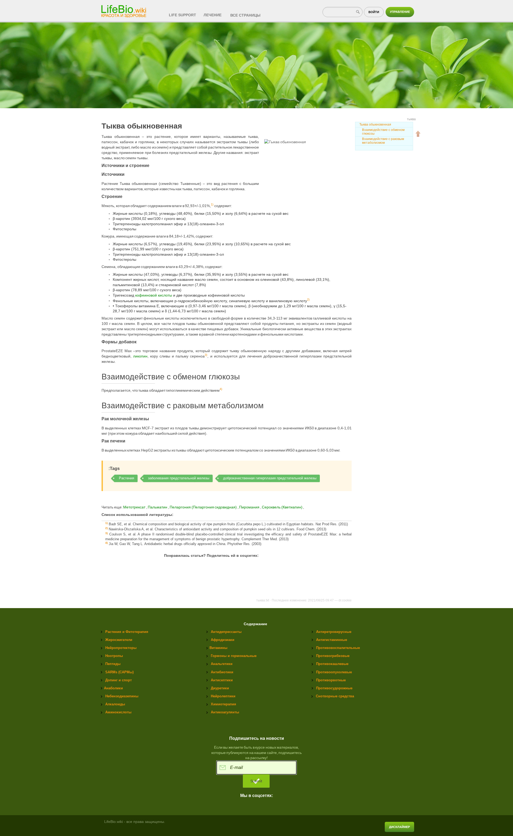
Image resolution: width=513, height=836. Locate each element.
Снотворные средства (335, 696)
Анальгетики (221, 664)
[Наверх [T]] (418, 133)
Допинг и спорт (118, 680)
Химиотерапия (223, 704)
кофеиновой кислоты (153, 295)
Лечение (212, 15)
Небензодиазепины (121, 696)
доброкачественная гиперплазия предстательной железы (269, 478)
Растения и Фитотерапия (126, 632)
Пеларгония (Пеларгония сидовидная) (204, 507)
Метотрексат (134, 507)
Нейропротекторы (121, 648)
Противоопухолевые (334, 672)
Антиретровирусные (333, 632)
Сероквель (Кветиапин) (282, 507)
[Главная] (124, 9)
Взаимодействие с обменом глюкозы (383, 131)
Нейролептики (223, 696)
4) (221, 389)
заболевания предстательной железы (178, 478)
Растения (126, 478)
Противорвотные (331, 680)
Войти (373, 12)
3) (206, 355)
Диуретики (220, 688)
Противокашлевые (332, 664)
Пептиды (113, 664)
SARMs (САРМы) (119, 672)
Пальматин (158, 507)
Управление (400, 11)
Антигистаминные (331, 640)
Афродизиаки (222, 640)
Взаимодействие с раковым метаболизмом (383, 140)
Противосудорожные (334, 688)
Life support (182, 15)
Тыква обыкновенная (375, 124)
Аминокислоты (118, 712)
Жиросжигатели (118, 640)
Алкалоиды (115, 704)
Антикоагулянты (225, 712)
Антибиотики (222, 672)
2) (308, 299)
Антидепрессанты (226, 632)
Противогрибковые (332, 656)
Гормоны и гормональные (233, 656)
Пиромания (249, 507)
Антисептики (222, 680)
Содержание (255, 624)
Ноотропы (114, 656)
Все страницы (245, 15)
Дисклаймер (399, 827)
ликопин (140, 356)
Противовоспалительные (338, 648)
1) (212, 204)
